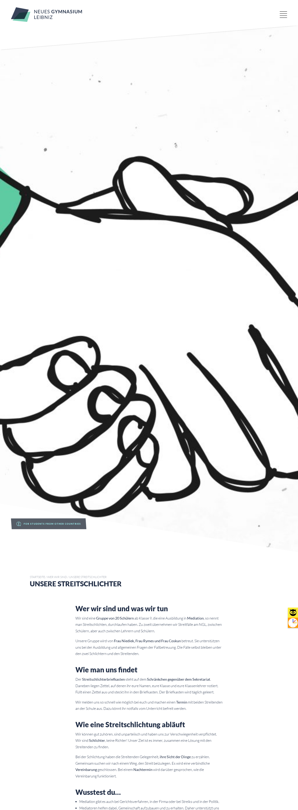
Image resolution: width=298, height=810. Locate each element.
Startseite (37, 577)
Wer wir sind (57, 577)
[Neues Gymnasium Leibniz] (46, 20)
